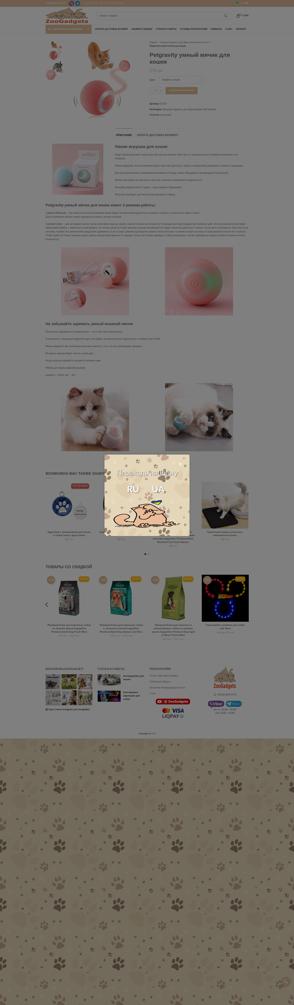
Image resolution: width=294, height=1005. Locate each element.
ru (133, 489)
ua (158, 489)
